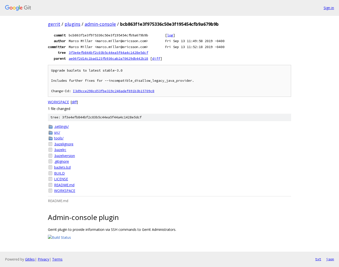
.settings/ (61, 126)
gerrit (54, 24)
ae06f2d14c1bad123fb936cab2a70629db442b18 (108, 58)
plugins (72, 24)
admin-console (100, 24)
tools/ (59, 138)
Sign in (329, 7)
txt (318, 259)
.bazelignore (63, 144)
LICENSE (61, 179)
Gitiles (30, 259)
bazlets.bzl (62, 167)
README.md (64, 185)
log (170, 35)
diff (156, 58)
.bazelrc (60, 149)
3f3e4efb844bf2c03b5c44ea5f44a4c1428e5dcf (108, 52)
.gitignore (61, 161)
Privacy (43, 259)
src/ (57, 132)
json (330, 259)
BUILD (59, 173)
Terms (57, 259)
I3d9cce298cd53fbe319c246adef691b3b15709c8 (113, 91)
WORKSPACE (58, 102)
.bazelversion (64, 155)
